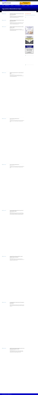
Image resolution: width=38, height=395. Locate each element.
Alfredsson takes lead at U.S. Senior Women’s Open (17, 73)
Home (3, 5)
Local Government (17, 5)
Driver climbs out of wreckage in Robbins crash (11, 0)
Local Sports (4, 13)
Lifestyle (12, 5)
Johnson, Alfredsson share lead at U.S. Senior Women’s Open (16, 27)
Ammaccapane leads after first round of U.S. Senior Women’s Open (16, 211)
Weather (28, 5)
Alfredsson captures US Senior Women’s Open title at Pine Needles (17, 14)
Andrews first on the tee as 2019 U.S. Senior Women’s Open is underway (16, 257)
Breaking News (7, 5)
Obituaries (23, 5)
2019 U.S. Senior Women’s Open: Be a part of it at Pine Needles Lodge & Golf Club (17, 348)
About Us (32, 5)
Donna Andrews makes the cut (14, 118)
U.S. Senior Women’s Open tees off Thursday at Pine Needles (17, 302)
